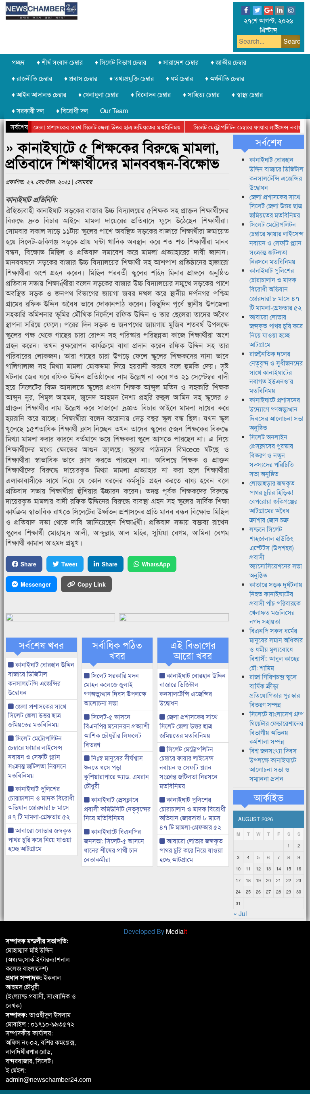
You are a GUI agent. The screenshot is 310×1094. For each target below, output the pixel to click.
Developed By (155, 931)
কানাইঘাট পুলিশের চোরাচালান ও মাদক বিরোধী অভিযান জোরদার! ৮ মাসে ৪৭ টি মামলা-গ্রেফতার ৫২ (41, 802)
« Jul (240, 913)
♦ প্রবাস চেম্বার (80, 78)
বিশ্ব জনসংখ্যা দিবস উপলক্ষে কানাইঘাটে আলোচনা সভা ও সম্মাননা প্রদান (273, 764)
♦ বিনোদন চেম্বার (151, 94)
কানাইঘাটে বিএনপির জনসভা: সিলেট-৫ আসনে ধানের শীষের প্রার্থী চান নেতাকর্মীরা (114, 845)
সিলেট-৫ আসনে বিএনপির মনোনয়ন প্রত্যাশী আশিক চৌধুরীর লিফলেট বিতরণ (116, 730)
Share (28, 564)
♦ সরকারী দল (28, 110)
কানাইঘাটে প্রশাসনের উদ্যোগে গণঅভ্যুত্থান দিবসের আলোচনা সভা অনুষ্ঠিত (276, 413)
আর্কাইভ (268, 797)
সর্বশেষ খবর (41, 645)
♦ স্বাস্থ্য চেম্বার (247, 94)
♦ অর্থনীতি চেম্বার (224, 78)
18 (248, 880)
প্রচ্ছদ (18, 62)
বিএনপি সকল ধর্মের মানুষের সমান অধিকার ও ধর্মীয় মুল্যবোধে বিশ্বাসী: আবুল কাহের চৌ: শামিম (276, 649)
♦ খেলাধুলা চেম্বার (98, 94)
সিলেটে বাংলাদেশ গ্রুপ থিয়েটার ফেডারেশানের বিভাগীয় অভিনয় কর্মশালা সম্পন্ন (276, 727)
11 (248, 868)
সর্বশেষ (269, 142)
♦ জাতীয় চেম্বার (228, 62)
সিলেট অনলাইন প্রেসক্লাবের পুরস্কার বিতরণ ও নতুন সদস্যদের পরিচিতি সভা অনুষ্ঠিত (271, 455)
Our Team (114, 110)
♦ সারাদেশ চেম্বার (178, 62)
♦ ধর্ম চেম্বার (179, 78)
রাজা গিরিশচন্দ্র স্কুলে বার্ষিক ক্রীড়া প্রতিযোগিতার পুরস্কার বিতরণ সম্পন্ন (274, 690)
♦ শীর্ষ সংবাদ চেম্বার (60, 62)
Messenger (36, 584)
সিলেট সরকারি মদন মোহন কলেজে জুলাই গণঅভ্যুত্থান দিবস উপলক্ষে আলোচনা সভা (115, 689)
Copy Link (92, 584)
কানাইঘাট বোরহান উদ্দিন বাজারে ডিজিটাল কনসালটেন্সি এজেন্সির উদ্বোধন (41, 678)
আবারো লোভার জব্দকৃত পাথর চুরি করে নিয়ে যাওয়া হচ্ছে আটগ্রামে (39, 839)
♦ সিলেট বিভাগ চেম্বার (120, 62)
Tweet (69, 564)
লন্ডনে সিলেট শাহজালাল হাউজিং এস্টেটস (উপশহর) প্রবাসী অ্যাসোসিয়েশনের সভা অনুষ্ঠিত (275, 552)
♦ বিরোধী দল (72, 110)
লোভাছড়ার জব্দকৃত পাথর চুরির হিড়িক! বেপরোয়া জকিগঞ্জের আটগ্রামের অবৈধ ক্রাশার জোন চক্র (273, 501)
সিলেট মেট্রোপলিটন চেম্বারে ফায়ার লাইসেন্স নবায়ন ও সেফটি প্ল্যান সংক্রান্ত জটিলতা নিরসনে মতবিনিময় (37, 756)
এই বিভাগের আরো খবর (193, 650)
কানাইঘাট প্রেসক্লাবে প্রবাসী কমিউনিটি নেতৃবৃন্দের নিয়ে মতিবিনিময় (117, 809)
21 (278, 880)
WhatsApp (156, 564)
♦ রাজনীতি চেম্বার (32, 78)
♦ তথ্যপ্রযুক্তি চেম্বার (131, 78)
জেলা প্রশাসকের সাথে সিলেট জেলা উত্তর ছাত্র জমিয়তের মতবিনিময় (94, 126)
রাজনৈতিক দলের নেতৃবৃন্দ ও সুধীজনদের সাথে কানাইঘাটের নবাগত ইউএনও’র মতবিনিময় (276, 372)
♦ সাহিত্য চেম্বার (201, 94)
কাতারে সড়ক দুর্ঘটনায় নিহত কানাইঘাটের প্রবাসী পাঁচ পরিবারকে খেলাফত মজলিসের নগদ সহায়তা (275, 603)
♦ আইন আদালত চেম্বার (39, 94)
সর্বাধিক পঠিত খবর (117, 650)
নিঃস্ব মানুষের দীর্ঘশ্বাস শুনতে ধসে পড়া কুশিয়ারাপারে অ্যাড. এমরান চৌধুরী (116, 771)
